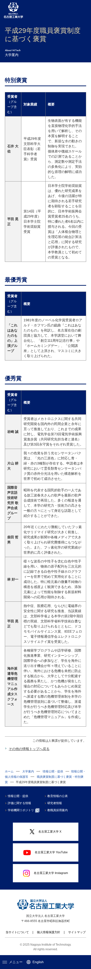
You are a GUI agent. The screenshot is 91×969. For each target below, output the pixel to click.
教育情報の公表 (57, 796)
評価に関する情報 (19, 803)
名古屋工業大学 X (49, 831)
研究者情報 (54, 803)
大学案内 (28, 771)
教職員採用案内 (57, 810)
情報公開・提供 (53, 771)
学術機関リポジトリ (21, 810)
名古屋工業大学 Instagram (51, 873)
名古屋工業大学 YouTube (51, 852)
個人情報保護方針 (48, 932)
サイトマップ (77, 932)
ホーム (9, 771)
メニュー (16, 962)
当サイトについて (17, 932)
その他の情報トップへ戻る (29, 749)
